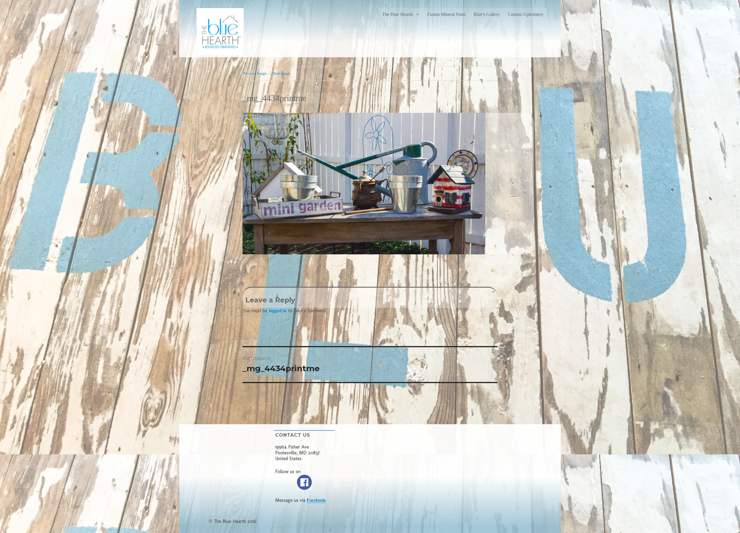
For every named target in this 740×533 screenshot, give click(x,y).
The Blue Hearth (397, 14)
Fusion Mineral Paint (446, 14)
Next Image (282, 73)
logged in (277, 310)
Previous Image (255, 73)
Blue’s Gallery (486, 14)
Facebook (316, 500)
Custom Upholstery (525, 14)
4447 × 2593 (252, 124)
